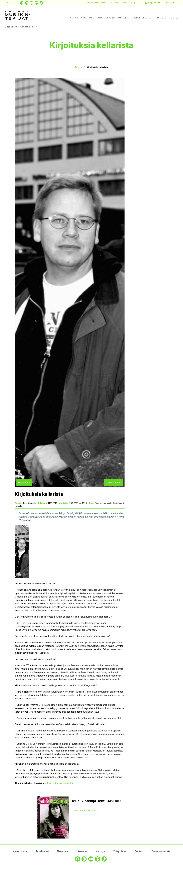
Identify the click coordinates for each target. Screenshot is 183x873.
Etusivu (78, 67)
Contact (101, 3)
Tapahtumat (95, 18)
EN (7, 3)
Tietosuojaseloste (160, 851)
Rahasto (161, 18)
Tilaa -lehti (116, 3)
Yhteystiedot (92, 3)
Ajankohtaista (78, 18)
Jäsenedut (124, 18)
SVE (13, 3)
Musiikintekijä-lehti (143, 18)
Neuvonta (110, 18)
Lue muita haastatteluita (60, 783)
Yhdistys (173, 18)
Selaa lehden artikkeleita (85, 810)
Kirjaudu (172, 3)
